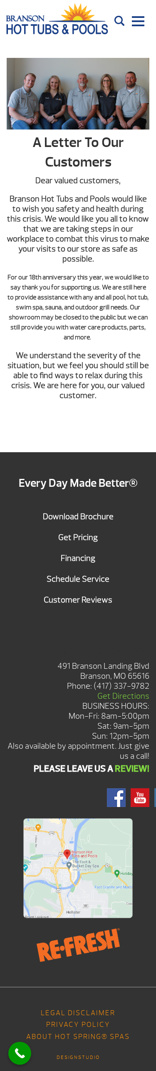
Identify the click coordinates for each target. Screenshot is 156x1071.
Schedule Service (78, 579)
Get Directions (123, 696)
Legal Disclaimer (78, 1013)
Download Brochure (78, 516)
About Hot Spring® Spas (78, 1036)
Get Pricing (78, 537)
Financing (78, 558)
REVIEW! (132, 769)
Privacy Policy (78, 1024)
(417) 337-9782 (121, 686)
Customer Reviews (78, 600)
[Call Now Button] (19, 1053)
